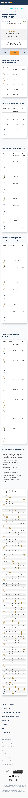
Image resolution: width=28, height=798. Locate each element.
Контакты (4, 753)
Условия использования (8, 757)
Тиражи (4, 724)
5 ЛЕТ (23, 53)
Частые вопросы (6, 739)
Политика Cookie (6, 761)
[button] (25, 2)
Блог (3, 728)
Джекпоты (5, 720)
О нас (3, 750)
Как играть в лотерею (8, 743)
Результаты (23, 8)
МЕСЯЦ (5, 53)
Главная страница (13, 8)
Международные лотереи (10, 716)
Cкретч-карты (6, 732)
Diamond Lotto (11, 11)
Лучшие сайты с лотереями (11, 712)
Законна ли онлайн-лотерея (10, 746)
